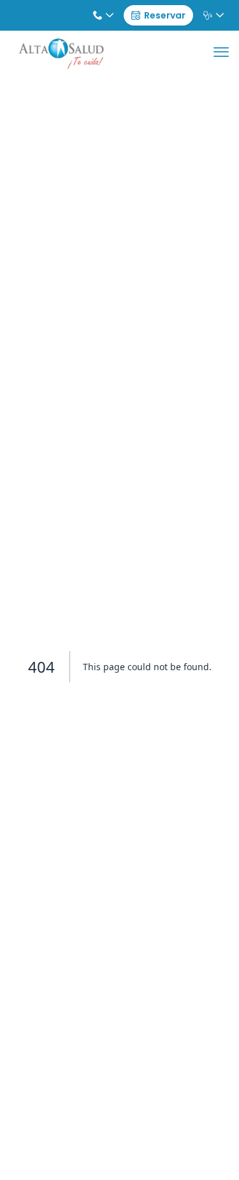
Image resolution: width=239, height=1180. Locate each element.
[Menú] (221, 53)
